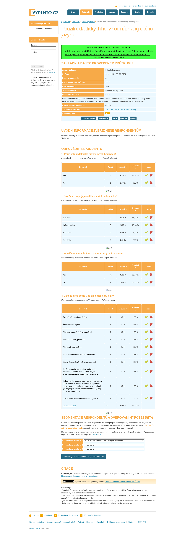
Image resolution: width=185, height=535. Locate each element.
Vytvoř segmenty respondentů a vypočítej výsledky (84, 457)
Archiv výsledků (88, 22)
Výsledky (99, 12)
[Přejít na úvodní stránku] (44, 4)
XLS (106, 109)
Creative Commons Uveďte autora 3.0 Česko (122, 482)
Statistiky (131, 522)
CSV (115, 109)
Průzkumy (76, 22)
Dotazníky (86, 12)
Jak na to (125, 12)
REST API (142, 522)
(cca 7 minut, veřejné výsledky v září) (108, 52)
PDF (126, 109)
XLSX (110, 109)
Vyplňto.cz (65, 22)
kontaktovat (96, 434)
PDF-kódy (132, 109)
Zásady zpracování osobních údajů (61, 522)
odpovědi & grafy (88, 118)
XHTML (121, 109)
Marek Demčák (35, 528)
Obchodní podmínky (37, 522)
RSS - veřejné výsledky (93, 515)
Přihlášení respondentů (116, 522)
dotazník (123, 118)
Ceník (137, 12)
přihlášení (52, 72)
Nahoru (35, 515)
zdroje (114, 118)
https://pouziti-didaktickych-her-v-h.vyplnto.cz (79, 476)
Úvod (73, 12)
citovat (133, 118)
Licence (112, 12)
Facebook (48, 515)
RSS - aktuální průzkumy (68, 515)
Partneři (81, 522)
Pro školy (101, 522)
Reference (90, 522)
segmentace (103, 118)
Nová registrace (150, 6)
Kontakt (150, 12)
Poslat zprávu (37, 66)
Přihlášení (129, 6)
